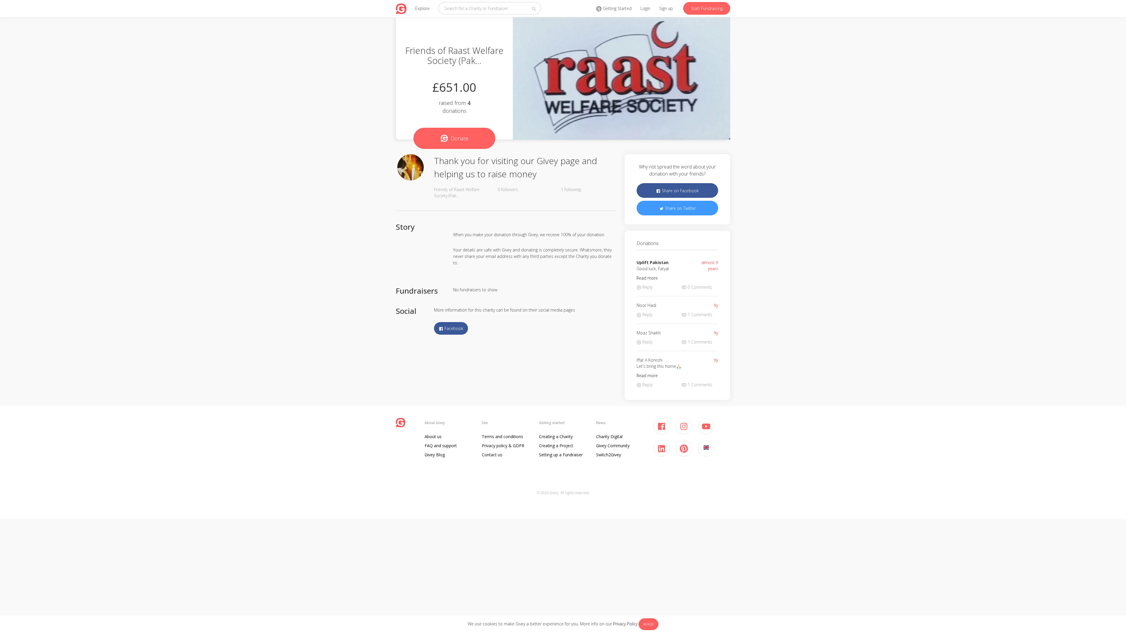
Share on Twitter (680, 208)
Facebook (453, 328)
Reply (646, 287)
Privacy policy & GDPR (503, 445)
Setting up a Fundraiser (561, 454)
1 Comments (699, 314)
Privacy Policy (625, 624)
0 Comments (699, 287)
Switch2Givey (608, 454)
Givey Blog (435, 454)
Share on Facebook (680, 190)
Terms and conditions (502, 436)
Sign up (666, 8)
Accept (648, 624)
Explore (422, 8)
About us (433, 436)
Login (645, 8)
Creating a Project (556, 445)
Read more (647, 278)
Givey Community (613, 445)
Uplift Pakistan (653, 262)
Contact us (492, 454)
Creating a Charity (556, 436)
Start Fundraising (707, 8)
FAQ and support (441, 445)
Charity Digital (609, 436)
